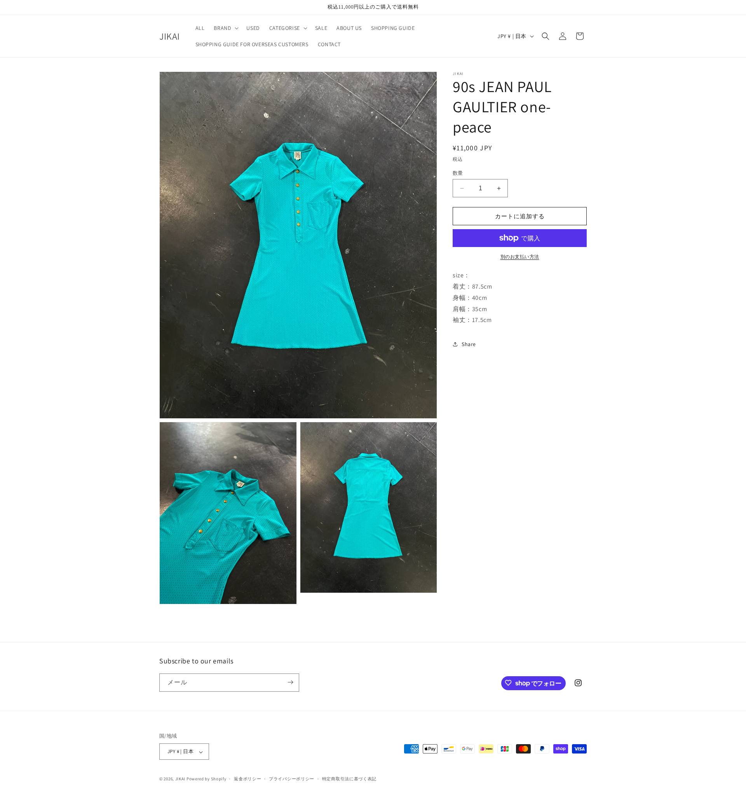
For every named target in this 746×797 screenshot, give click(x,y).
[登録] (290, 682)
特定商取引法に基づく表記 (349, 778)
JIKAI (180, 779)
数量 (458, 173)
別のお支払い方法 (519, 256)
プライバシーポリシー (291, 778)
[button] (225, 28)
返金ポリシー (247, 778)
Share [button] (469, 344)
